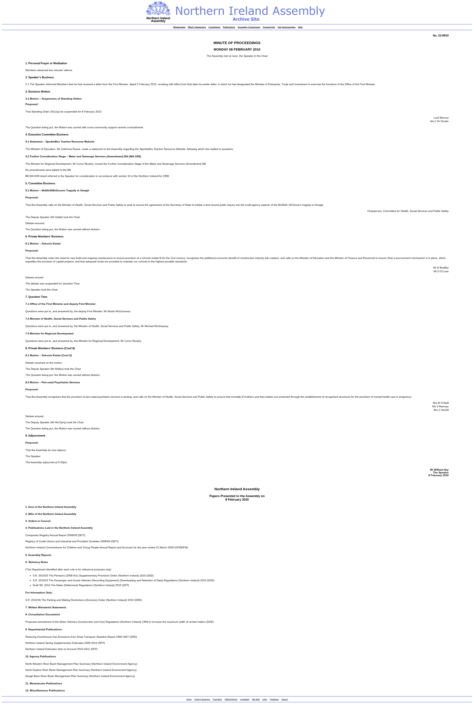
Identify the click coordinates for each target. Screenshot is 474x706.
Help (300, 27)
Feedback (274, 699)
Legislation (244, 699)
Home (189, 699)
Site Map (256, 699)
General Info (269, 27)
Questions (217, 699)
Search (284, 699)
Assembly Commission (249, 27)
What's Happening (197, 27)
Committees (214, 27)
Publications (229, 27)
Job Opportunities (287, 27)
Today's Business (202, 699)
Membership (179, 27)
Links (264, 699)
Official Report (231, 699)
